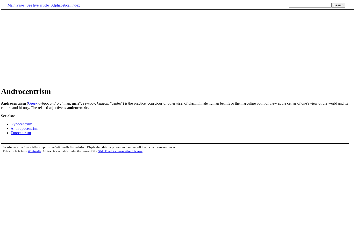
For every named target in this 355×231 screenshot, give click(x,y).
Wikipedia (34, 151)
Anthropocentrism (24, 128)
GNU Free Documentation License (120, 151)
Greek (32, 103)
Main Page (15, 5)
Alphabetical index (65, 5)
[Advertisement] (41, 48)
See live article (38, 5)
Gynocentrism (21, 124)
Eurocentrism (21, 133)
